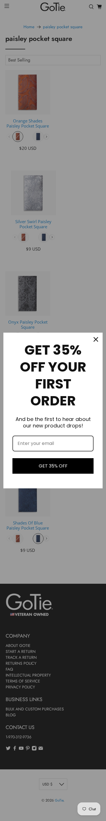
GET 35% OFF (53, 466)
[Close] (96, 339)
